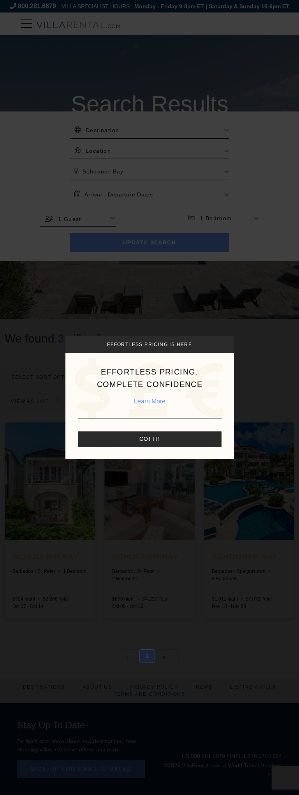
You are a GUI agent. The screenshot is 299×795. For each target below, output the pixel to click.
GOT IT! (149, 439)
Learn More (149, 401)
